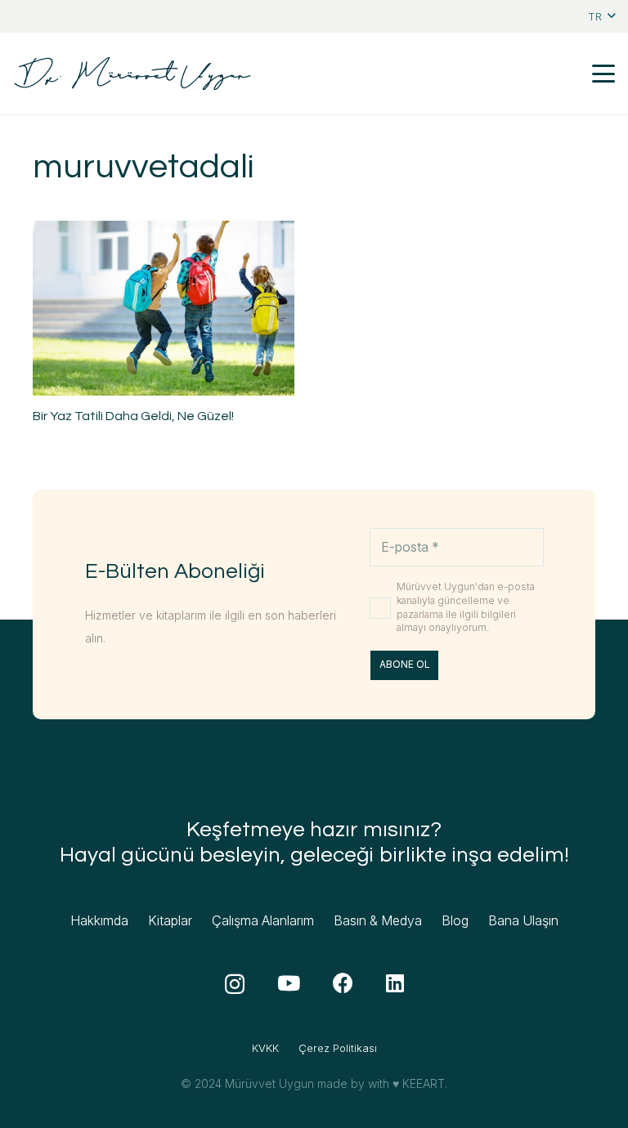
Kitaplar (170, 920)
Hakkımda (99, 920)
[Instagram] (234, 984)
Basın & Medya (378, 920)
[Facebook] (343, 983)
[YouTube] (288, 983)
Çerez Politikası (337, 1047)
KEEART (423, 1083)
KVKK (265, 1047)
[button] (601, 16)
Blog (455, 920)
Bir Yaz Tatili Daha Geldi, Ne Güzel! (133, 416)
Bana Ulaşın (523, 920)
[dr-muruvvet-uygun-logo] (132, 73)
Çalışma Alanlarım (263, 920)
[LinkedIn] (395, 983)
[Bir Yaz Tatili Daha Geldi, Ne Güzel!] (163, 308)
